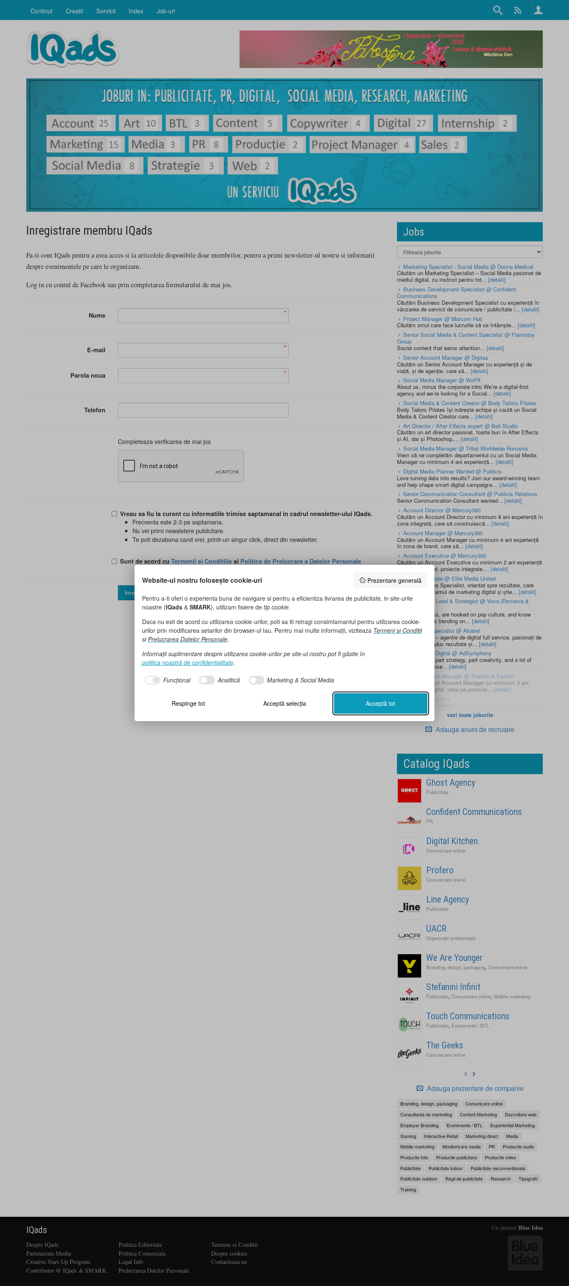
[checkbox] (166, 680)
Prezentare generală (394, 580)
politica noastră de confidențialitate (187, 662)
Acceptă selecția (284, 703)
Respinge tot (188, 703)
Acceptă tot (380, 703)
